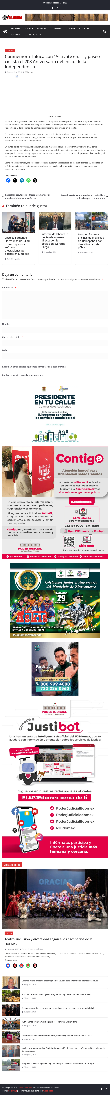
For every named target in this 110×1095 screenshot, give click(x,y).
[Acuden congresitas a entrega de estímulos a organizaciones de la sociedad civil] (11, 1010)
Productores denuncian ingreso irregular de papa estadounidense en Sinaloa (56, 994)
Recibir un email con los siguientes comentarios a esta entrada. (34, 366)
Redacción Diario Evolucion (32, 949)
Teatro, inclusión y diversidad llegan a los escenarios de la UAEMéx (49, 941)
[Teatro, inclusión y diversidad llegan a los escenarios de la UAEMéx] (55, 899)
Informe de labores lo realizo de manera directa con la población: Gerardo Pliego (54, 240)
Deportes (57, 28)
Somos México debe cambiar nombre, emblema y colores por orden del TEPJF (56, 1035)
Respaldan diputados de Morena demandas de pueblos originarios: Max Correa (27, 196)
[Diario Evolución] (5, 31)
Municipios (42, 28)
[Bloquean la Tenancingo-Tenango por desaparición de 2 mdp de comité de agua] (11, 1065)
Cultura (71, 28)
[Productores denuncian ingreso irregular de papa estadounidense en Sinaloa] (11, 996)
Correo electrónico (12, 337)
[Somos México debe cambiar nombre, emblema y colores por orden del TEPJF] (11, 1037)
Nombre (7, 324)
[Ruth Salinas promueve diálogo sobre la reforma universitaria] (11, 1024)
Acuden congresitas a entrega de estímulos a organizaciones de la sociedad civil (58, 1008)
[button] (39, 35)
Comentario (9, 287)
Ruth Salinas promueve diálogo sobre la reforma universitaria (49, 1022)
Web (4, 350)
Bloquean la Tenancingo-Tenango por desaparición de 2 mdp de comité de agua (58, 1063)
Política (29, 28)
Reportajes (84, 28)
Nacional (15, 28)
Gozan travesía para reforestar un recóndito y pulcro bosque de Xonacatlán (83, 196)
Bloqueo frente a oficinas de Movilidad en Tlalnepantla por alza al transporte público (91, 241)
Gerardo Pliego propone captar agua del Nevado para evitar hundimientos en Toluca (60, 980)
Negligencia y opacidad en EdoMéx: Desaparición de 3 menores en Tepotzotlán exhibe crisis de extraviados (63, 1049)
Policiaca (15, 34)
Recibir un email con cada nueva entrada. (23, 375)
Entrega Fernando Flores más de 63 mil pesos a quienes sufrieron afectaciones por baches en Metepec (17, 246)
